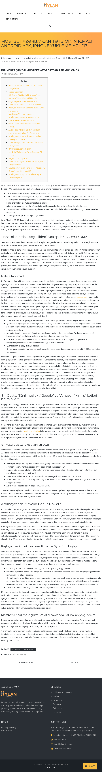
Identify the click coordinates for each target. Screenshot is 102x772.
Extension (57, 704)
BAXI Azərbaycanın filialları (19, 149)
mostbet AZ (29, 649)
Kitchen (56, 696)
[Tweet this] (17, 654)
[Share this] (13, 654)
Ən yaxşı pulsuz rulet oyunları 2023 (23, 101)
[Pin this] (25, 654)
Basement (57, 700)
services (35, 13)
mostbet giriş (81, 297)
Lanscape (57, 712)
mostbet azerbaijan (31, 431)
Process (52, 13)
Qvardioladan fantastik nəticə (21, 120)
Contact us (84, 13)
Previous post (27, 662)
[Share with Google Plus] (21, 654)
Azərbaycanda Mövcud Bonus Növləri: (24, 104)
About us (21, 13)
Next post (75, 662)
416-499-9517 (60, 739)
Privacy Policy (51, 767)
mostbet (16, 649)
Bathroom (57, 708)
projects (65, 13)
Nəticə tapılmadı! (15, 92)
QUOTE (91, 766)
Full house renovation (62, 692)
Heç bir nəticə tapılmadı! (18, 158)
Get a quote (12, 19)
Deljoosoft (64, 764)
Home (8, 13)
